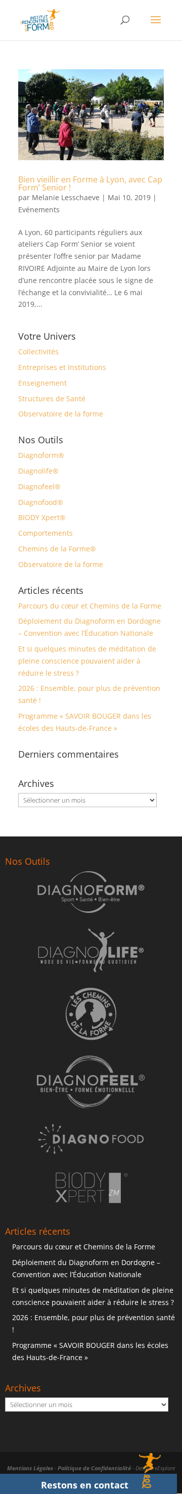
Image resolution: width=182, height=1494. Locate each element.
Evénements (39, 209)
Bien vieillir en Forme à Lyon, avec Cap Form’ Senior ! (90, 183)
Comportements (45, 533)
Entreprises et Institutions (62, 367)
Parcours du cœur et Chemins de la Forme (89, 606)
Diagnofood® (40, 502)
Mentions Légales (30, 1468)
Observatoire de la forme (60, 413)
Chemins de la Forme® (57, 548)
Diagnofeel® (39, 486)
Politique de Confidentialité (94, 1468)
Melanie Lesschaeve (66, 197)
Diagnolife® (38, 471)
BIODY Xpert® (42, 517)
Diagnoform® (41, 455)
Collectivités (38, 351)
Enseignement (42, 383)
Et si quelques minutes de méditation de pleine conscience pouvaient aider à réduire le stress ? (87, 661)
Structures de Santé (51, 398)
